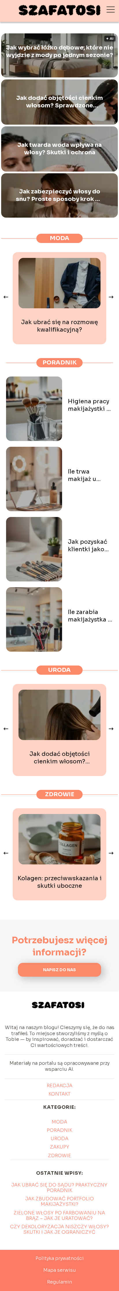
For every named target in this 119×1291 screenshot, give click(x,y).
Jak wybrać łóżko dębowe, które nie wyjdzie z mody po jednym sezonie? (59, 51)
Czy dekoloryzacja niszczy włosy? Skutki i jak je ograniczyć (59, 1229)
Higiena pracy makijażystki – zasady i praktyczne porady (89, 405)
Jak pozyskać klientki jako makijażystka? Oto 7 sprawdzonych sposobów (89, 545)
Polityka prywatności (60, 1258)
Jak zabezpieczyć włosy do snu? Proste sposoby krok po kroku (59, 195)
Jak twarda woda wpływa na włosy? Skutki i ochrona (59, 148)
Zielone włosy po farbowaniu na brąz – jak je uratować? (59, 1215)
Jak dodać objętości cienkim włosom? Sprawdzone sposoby (59, 101)
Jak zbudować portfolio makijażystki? (59, 1201)
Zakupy (59, 1147)
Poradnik (59, 362)
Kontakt (59, 1094)
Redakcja (59, 1086)
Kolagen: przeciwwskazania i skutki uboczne (60, 882)
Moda (59, 238)
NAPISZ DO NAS (59, 969)
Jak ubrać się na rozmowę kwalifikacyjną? (59, 326)
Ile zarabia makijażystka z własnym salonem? (89, 616)
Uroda (59, 670)
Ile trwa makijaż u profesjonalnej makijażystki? (89, 475)
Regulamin (59, 1282)
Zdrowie (59, 794)
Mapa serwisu (59, 1270)
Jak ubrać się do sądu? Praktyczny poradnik (59, 1187)
